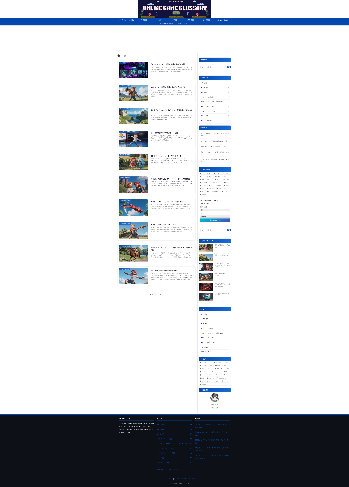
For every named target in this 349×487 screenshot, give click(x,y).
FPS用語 (176, 478)
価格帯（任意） (204, 207)
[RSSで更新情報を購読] (217, 408)
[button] (229, 67)
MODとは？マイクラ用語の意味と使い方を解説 (213, 146)
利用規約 (160, 469)
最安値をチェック (215, 220)
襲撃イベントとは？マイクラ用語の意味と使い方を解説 (215, 153)
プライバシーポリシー (175, 469)
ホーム (157, 478)
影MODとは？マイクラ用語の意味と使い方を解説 (214, 141)
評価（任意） (203, 213)
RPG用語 (183, 478)
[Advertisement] (174, 39)
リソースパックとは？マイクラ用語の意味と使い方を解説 (215, 134)
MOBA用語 (191, 478)
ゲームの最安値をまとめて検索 (209, 200)
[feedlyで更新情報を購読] (215, 408)
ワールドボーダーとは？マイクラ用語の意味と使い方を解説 (215, 160)
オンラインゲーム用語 (167, 478)
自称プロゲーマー (215, 404)
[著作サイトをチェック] (212, 408)
